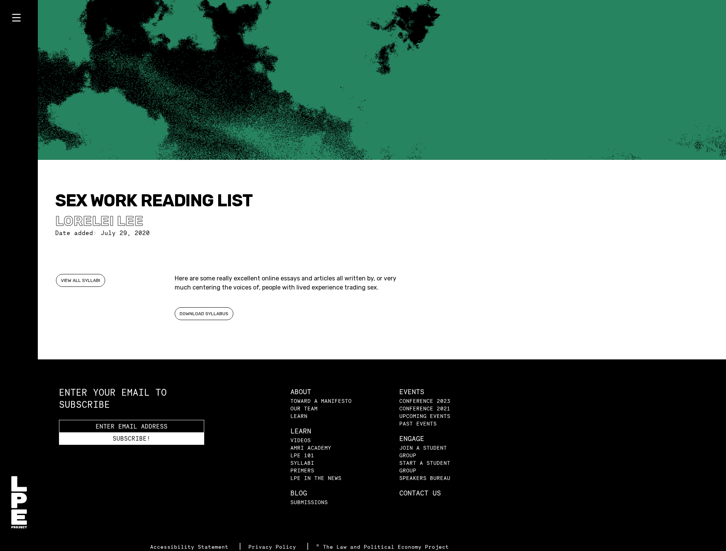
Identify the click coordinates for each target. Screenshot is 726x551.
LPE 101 (302, 455)
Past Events (418, 423)
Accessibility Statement (191, 546)
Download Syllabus (204, 313)
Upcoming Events (424, 416)
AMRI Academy (310, 447)
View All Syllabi (80, 280)
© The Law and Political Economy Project (382, 546)
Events (411, 392)
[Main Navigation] (19, 19)
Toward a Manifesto (321, 401)
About (300, 392)
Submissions (309, 502)
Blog (298, 493)
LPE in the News (315, 478)
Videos (300, 440)
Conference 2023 (424, 401)
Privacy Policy (273, 546)
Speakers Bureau (424, 478)
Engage (411, 439)
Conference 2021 (424, 408)
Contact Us (420, 493)
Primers (302, 470)
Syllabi (302, 463)
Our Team (304, 408)
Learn (298, 416)
